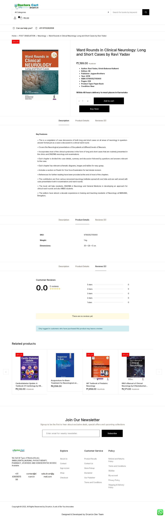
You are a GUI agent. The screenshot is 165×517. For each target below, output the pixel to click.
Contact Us (88, 463)
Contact (63, 463)
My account (113, 475)
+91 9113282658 (46, 28)
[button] (15, 18)
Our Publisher (89, 478)
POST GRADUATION (27, 36)
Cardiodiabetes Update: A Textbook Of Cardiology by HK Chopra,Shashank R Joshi (28, 385)
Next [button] (159, 372)
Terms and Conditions (93, 482)
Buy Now (94, 109)
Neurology (42, 36)
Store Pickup (89, 468)
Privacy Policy (114, 480)
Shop (62, 473)
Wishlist (111, 471)
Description (64, 120)
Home (14, 36)
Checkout (64, 478)
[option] (40, 75)
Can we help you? (24, 28)
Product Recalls (90, 459)
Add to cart (109, 101)
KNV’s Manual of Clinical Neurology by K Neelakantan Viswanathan (134, 385)
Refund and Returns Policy (116, 460)
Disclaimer (88, 473)
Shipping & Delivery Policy (116, 486)
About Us (63, 459)
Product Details (82, 120)
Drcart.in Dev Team (94, 514)
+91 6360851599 (16, 476)
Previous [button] (6, 372)
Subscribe (112, 433)
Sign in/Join (64, 468)
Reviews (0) (100, 120)
